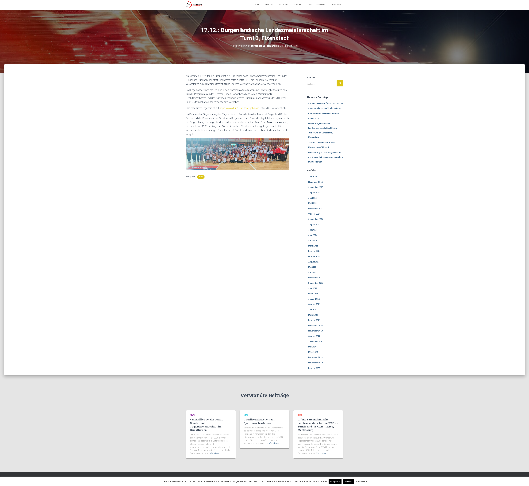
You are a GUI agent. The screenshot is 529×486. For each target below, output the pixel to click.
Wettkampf (284, 5)
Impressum (336, 5)
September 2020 (315, 341)
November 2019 (315, 363)
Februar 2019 (314, 368)
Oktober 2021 (314, 304)
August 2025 (313, 193)
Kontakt (298, 5)
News (257, 5)
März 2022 (313, 294)
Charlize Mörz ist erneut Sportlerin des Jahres (259, 421)
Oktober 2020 (314, 336)
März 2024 (313, 246)
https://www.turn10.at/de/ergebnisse (239, 108)
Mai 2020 (312, 347)
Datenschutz (322, 5)
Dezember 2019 (315, 357)
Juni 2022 (312, 288)
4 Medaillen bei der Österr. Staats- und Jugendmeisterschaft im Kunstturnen (206, 425)
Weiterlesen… (215, 453)
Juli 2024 (312, 230)
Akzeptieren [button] (335, 481)
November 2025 (315, 182)
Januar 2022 (314, 299)
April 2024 (312, 240)
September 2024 (315, 219)
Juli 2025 (312, 198)
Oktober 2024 (314, 214)
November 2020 (315, 331)
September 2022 (315, 283)
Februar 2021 (314, 320)
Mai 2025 (312, 203)
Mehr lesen (361, 481)
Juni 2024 (312, 235)
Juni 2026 (312, 177)
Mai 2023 (312, 267)
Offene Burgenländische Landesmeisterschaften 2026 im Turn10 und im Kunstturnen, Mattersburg (318, 425)
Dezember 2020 (315, 325)
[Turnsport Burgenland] (194, 4)
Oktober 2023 (314, 256)
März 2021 (313, 315)
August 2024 (313, 225)
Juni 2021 (312, 309)
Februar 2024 (314, 251)
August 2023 (313, 262)
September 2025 (315, 187)
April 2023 (312, 272)
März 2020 (313, 352)
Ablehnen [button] (348, 481)
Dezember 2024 (315, 209)
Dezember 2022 (315, 278)
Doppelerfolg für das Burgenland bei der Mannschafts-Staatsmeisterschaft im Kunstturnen (325, 157)
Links (310, 5)
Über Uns (269, 5)
